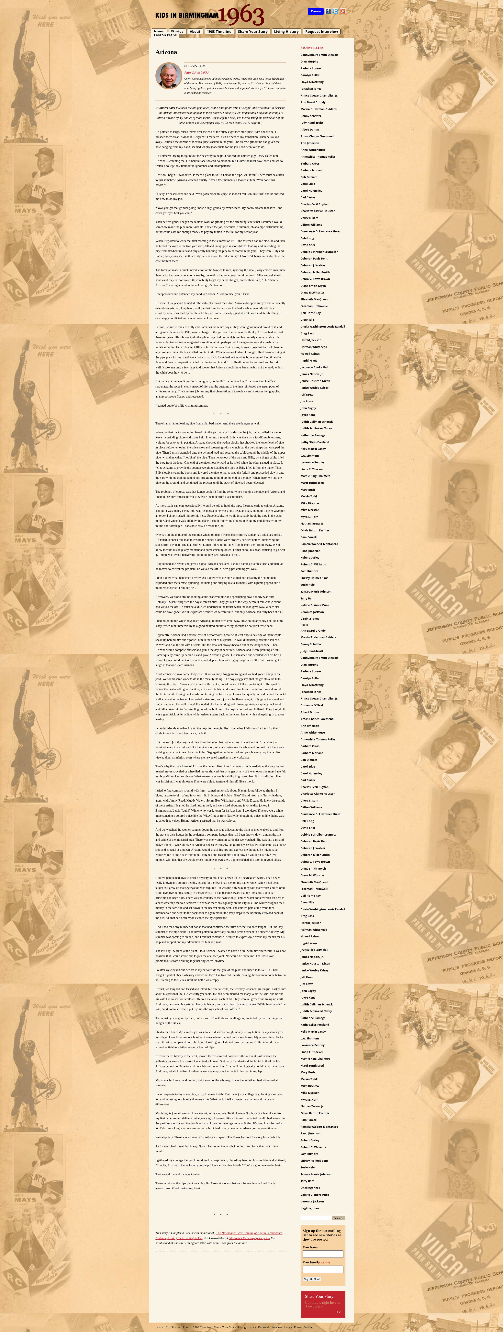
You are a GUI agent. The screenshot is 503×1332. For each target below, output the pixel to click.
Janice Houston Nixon (315, 381)
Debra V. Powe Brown (315, 279)
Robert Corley (310, 557)
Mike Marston (310, 510)
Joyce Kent (308, 415)
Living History (286, 31)
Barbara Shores (311, 68)
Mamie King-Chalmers (315, 476)
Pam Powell (309, 537)
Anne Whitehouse (313, 150)
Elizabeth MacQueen (314, 299)
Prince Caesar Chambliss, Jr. (319, 95)
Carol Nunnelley (311, 190)
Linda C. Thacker (312, 469)
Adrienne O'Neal (312, 705)
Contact (309, 1327)
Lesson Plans (165, 35)
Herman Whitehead (314, 347)
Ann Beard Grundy (313, 102)
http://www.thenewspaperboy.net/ (249, 1238)
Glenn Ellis (308, 319)
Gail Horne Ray (311, 313)
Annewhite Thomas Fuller (318, 156)
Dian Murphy (309, 61)
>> (338, 1312)
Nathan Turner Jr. (312, 523)
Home (159, 31)
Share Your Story (253, 31)
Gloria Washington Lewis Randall (323, 326)
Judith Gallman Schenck (317, 421)
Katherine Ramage (313, 435)
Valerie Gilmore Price (315, 605)
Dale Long (307, 238)
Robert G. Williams (313, 564)
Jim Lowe (307, 401)
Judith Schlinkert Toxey (316, 428)
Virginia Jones (310, 618)
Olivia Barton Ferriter (315, 530)
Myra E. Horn (309, 517)
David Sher (308, 245)
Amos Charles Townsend (317, 136)
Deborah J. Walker (313, 265)
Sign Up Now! (312, 1279)
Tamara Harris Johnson (316, 591)
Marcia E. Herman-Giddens (319, 109)
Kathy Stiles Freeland (315, 442)
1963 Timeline (219, 31)
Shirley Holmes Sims (314, 578)
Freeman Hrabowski (314, 306)
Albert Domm (310, 129)
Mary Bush (308, 490)
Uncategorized (310, 1188)
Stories (177, 31)
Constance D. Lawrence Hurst (321, 231)
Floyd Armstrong (312, 82)
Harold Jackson (311, 340)
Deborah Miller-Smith (315, 272)
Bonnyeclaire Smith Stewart (319, 55)
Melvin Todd (309, 496)
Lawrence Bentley (313, 462)
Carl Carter (308, 197)
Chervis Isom (194, 66)
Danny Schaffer (311, 116)
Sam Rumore (309, 571)
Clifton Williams (311, 224)
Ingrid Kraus (309, 360)
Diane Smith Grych (313, 286)
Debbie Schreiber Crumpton (319, 252)
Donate (316, 11)
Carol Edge (308, 184)
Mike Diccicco (310, 503)
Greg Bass (307, 333)
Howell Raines (310, 353)
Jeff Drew (307, 394)
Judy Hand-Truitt (312, 122)
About (195, 31)
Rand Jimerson (310, 551)
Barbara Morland (312, 170)
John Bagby (308, 408)
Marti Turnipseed (312, 483)
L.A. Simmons (310, 456)
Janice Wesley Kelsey (315, 387)
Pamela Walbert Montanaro (319, 544)
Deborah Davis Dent (314, 258)
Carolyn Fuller (310, 75)
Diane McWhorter (312, 292)
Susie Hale (308, 584)
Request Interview (321, 31)
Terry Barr (307, 598)
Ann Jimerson (310, 143)
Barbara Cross (310, 163)
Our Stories (172, 1327)
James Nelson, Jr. (312, 374)
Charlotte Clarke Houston (318, 211)
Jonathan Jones (311, 88)
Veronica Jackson (312, 612)
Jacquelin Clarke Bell (314, 367)
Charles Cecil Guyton (315, 204)
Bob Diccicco (309, 177)
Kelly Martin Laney (313, 449)
